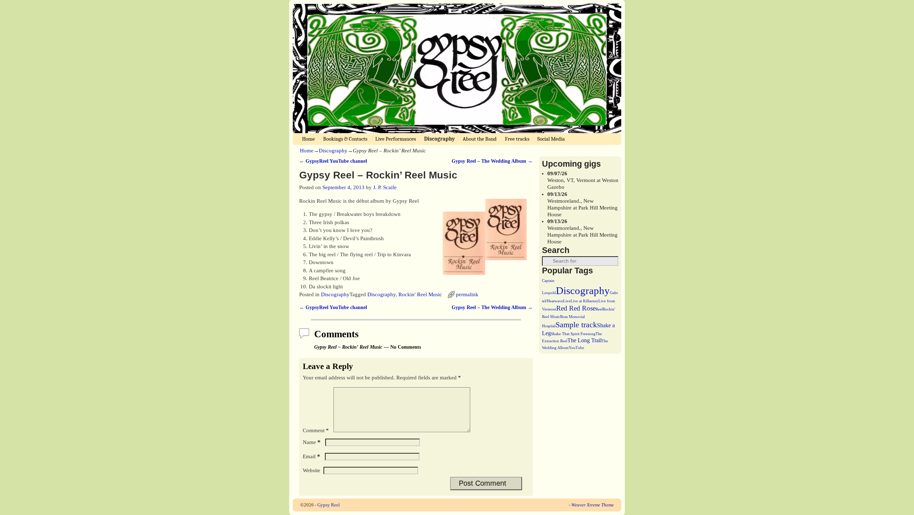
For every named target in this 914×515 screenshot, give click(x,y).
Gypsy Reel (328, 505)
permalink (467, 294)
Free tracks (517, 139)
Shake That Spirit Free (569, 334)
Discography (439, 139)
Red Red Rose (576, 308)
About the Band (480, 139)
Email (311, 456)
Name (312, 442)
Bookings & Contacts (345, 139)
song (592, 334)
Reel (599, 309)
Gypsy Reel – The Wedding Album (492, 161)
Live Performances (395, 139)
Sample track (576, 324)
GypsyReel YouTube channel (333, 161)
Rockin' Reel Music (420, 294)
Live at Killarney (584, 301)
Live (567, 301)
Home (308, 139)
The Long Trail (584, 340)
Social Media (551, 139)
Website (311, 470)
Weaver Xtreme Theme (592, 505)
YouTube (576, 348)
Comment (316, 430)
